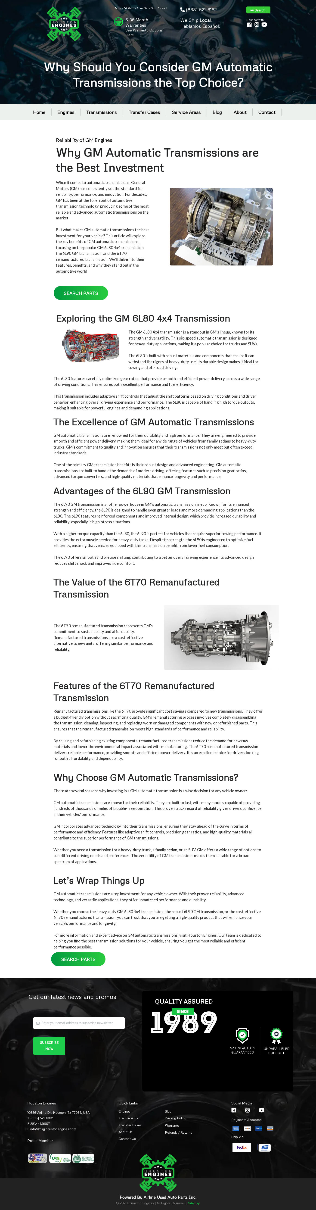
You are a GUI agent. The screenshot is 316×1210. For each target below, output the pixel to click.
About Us (126, 1132)
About (240, 112)
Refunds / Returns (178, 1132)
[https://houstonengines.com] (64, 23)
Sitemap (194, 1203)
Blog (217, 112)
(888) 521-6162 (201, 9)
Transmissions (101, 112)
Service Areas (186, 112)
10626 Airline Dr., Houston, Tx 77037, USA (58, 1112)
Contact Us (127, 1139)
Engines (65, 112)
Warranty (172, 1125)
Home (39, 112)
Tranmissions (128, 1118)
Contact (267, 112)
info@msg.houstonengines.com (53, 1129)
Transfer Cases (144, 112)
